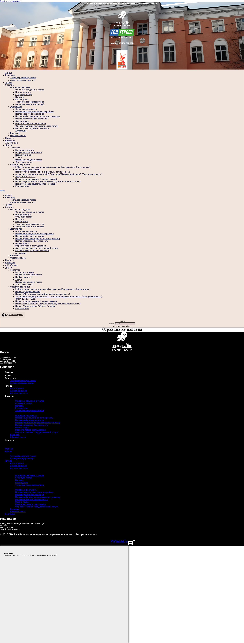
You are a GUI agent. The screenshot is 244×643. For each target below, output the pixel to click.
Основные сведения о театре (29, 90)
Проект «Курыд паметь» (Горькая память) (36, 179)
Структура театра (23, 94)
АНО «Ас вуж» (12, 143)
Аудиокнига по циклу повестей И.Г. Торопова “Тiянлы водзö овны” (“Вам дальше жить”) (58, 174)
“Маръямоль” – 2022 (25, 176)
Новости (9, 138)
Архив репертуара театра (22, 80)
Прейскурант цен (23, 155)
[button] (122, 191)
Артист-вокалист (18, 391)
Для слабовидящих (14, 315)
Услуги (18, 157)
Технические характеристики (29, 102)
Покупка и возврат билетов (28, 152)
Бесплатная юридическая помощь (32, 128)
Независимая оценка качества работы (34, 111)
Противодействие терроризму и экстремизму (37, 116)
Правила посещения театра (28, 160)
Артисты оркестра (19, 393)
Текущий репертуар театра (23, 77)
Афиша (8, 73)
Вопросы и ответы (24, 150)
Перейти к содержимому (10, 1)
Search (111, 324)
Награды (19, 97)
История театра (23, 92)
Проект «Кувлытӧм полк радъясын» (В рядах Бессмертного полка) (48, 181)
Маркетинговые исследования (30, 123)
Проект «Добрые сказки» (27, 169)
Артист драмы (17, 388)
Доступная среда (24, 162)
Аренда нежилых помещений (29, 104)
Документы (16, 106)
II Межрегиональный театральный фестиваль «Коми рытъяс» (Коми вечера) (52, 167)
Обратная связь (18, 135)
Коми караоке (22, 186)
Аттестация (21, 131)
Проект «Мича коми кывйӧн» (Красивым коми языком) (42, 172)
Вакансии (15, 133)
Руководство (21, 99)
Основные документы (26, 109)
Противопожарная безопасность (31, 119)
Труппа (8, 82)
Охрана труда (22, 121)
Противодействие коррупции (29, 114)
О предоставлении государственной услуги (36, 126)
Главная (9, 372)
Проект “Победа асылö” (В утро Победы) (35, 184)
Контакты (10, 140)
